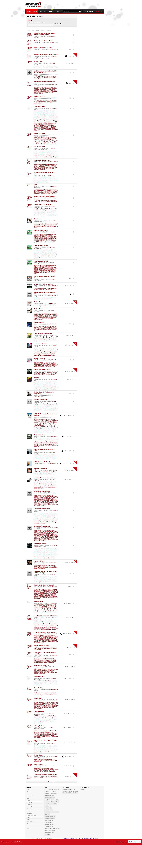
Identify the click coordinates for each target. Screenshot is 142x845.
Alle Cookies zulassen (134, 841)
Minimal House (42, 484)
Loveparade (55, 315)
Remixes (35, 178)
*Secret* (50, 503)
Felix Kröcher (54, 237)
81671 (44, 582)
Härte (48, 635)
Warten (51, 610)
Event (46, 473)
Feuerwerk (36, 374)
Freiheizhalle (36, 396)
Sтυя (51, 439)
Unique (35, 547)
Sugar (43, 590)
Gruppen (49, 30)
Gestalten (35, 213)
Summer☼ (48, 427)
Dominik (46, 596)
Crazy (35, 565)
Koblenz (35, 598)
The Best (55, 547)
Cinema (35, 502)
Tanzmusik (36, 315)
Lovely (44, 223)
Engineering (47, 626)
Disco (35, 58)
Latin (50, 209)
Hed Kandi (37, 219)
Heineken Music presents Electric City (44, 82)
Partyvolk (56, 427)
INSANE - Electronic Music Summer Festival (45, 414)
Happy (37, 419)
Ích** (38, 100)
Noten (48, 608)
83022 (43, 318)
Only (39, 641)
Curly (38, 340)
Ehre (52, 91)
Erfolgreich (39, 209)
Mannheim (45, 329)
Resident (41, 214)
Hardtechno (36, 422)
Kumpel (53, 407)
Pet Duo (38, 593)
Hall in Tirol (51, 92)
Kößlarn (42, 488)
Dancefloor (49, 224)
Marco (35, 138)
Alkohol (42, 426)
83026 (51, 318)
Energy (37, 627)
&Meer (46, 138)
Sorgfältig (42, 548)
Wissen (49, 164)
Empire (53, 371)
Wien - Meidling (41, 629)
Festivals (53, 190)
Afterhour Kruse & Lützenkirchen (44, 478)
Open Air (49, 126)
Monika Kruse (39, 58)
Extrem (40, 189)
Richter (41, 582)
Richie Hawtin (49, 327)
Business (51, 317)
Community (54, 126)
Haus (43, 351)
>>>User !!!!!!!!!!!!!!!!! (37, 352)
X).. (37, 547)
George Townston (39, 358)
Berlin (35, 77)
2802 (52, 241)
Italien (35, 190)
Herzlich (35, 110)
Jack (56, 502)
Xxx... (52, 621)
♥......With (35, 76)
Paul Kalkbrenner (52, 240)
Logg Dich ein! (99, 11)
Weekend (49, 123)
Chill (55, 209)
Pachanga (52, 603)
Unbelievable (43, 349)
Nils (42, 406)
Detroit (43, 442)
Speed (54, 592)
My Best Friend (45, 363)
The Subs (41, 504)
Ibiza (43, 211)
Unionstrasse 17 (47, 431)
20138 (51, 445)
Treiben (54, 661)
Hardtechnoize (38, 601)
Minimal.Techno (49, 440)
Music (37, 87)
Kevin (48, 444)
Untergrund (51, 593)
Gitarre (40, 606)
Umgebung (54, 142)
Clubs (52, 123)
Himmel (48, 125)
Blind (46, 164)
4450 (35, 129)
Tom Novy (38, 119)
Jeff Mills (48, 405)
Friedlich (35, 111)
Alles (29, 30)
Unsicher (40, 658)
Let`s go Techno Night (41, 399)
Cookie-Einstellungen (121, 841)
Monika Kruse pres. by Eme (43, 47)
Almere (38, 598)
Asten (57, 641)
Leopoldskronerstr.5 (47, 458)
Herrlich (55, 137)
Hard (54, 442)
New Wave (44, 648)
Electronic (39, 65)
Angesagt (53, 127)
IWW (35, 185)
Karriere (44, 167)
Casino (48, 595)
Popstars (52, 100)
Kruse (54, 76)
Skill (39, 430)
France (42, 445)
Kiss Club (51, 310)
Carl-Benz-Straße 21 (54, 226)
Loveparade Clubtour (40, 344)
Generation (36, 429)
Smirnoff (39, 567)
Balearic (48, 214)
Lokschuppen (52, 279)
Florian (35, 339)
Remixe (35, 224)
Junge (48, 484)
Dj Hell (35, 501)
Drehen (48, 406)
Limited (39, 566)
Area (35, 142)
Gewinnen (39, 353)
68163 (48, 329)
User (33, 30)
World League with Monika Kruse (44, 196)
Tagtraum (53, 178)
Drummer (45, 439)
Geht (52, 189)
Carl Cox (40, 363)
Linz (37, 372)
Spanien (51, 580)
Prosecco (53, 641)
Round (42, 102)
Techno (47, 87)
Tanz (55, 123)
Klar (52, 112)
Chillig (47, 208)
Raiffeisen (44, 92)
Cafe (50, 661)
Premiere (54, 648)
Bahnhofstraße (52, 567)
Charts (55, 313)
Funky (50, 208)
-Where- (56, 549)
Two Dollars (43, 374)
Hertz (57, 628)
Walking (37, 142)
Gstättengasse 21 (43, 366)
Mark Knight (54, 121)
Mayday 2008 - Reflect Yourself (44, 585)
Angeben (51, 338)
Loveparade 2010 (39, 106)
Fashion (54, 426)
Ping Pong (49, 213)
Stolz (35, 576)
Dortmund (35, 125)
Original (37, 112)
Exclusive (36, 566)
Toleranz (43, 127)
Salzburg (39, 350)
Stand (53, 119)
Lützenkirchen (36, 485)
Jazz (49, 381)
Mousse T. (45, 504)
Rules (45, 128)
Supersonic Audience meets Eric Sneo (44, 449)
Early (51, 354)
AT (52, 90)
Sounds (54, 210)
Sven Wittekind (45, 591)
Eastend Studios (53, 436)
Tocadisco (41, 500)
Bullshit (42, 440)
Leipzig (53, 355)
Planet (46, 445)
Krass (37, 164)
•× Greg (49, 597)
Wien (35, 483)
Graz (37, 382)
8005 (51, 102)
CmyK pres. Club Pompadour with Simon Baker (45, 653)
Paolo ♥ (35, 444)
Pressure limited (39, 561)
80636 (50, 77)
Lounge (39, 210)
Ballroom (55, 372)
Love (35, 112)
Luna (46, 100)
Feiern (54, 122)
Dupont (35, 340)
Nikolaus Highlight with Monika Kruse (46, 54)
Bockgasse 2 (36, 487)
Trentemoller (48, 178)
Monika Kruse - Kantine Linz (43, 41)
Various (50, 552)
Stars (56, 138)
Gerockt (42, 421)
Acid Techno (49, 441)
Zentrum (42, 129)
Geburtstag (51, 640)
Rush (42, 314)
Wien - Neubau (36, 169)
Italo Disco (50, 384)
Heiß (55, 234)
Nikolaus (44, 58)
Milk (41, 593)
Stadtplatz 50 (47, 340)
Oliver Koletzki (49, 89)
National (35, 176)
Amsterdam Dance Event (42, 491)
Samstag (55, 189)
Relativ (43, 91)
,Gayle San (41, 608)
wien (37, 458)
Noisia (40, 499)
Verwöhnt (35, 420)
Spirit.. (44, 112)
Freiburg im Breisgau (47, 143)
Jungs (48, 192)
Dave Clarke (49, 442)
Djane (54, 610)
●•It (44, 440)
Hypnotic (44, 472)
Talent (53, 89)
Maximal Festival (39, 435)
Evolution (35, 445)
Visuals (39, 213)
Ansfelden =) (44, 641)
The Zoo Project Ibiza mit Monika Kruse (44, 277)
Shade (56, 119)
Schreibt (55, 403)
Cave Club (52, 452)
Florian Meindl (40, 338)
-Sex (46, 113)
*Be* (42, 177)
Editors (48, 236)
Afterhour (54, 485)
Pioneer (35, 611)
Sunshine (46, 111)
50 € (47, 238)
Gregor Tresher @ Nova (41, 645)
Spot (41, 167)
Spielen (35, 225)
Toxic (45, 101)
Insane (39, 420)
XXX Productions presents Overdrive (46, 616)
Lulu (45, 495)
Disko (44, 238)
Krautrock (56, 382)
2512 (48, 355)
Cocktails (38, 427)
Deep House (49, 210)
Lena (40, 547)
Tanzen (41, 112)
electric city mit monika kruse (43, 284)
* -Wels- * (41, 339)
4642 (46, 430)
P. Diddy (35, 383)
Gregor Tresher (53, 101)
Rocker (35, 235)
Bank (35, 594)
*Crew (41, 444)
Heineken (51, 87)
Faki (45, 102)
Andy (56, 224)
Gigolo (43, 381)
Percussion (41, 624)
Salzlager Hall (54, 84)
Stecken (35, 582)
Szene (41, 90)
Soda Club (54, 359)
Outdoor (44, 427)
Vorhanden (54, 208)
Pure (53, 444)
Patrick (35, 353)
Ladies (38, 225)
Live (46, 76)
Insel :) (56, 167)
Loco (37, 326)
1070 (55, 168)
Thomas (39, 365)
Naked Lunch (47, 404)
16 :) (40, 128)
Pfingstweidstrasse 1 (38, 103)
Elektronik (36, 237)
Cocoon (43, 210)
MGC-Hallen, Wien (43, 487)
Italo (55, 383)
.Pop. (40, 623)
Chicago (52, 120)
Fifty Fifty (51, 303)
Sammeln (46, 456)
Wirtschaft (45, 123)
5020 (53, 354)
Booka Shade (43, 119)
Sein (44, 137)
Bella (37, 407)
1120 (35, 629)
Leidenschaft (38, 576)
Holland (39, 445)
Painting (42, 556)
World (39, 76)
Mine (35, 121)
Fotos (40, 11)
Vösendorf (36, 488)
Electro (35, 65)
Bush (38, 404)
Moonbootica (54, 88)
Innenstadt (47, 129)
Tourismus (53, 124)
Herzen (47, 120)
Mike (51, 426)
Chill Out (44, 209)
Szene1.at (35, 4)
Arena (41, 191)
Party (44, 110)
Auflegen (44, 90)
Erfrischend (48, 234)
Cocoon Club (52, 206)
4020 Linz (50, 430)
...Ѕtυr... (40, 496)
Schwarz (38, 336)
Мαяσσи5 (55, 191)
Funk (37, 441)
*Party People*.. (54, 111)
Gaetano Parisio (51, 556)
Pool (55, 87)
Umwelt (48, 124)
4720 (56, 567)
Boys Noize (49, 119)
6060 (47, 92)
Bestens (39, 208)
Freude (35, 124)
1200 (57, 504)
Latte (38, 241)
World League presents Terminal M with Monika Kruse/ (45, 71)
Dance (47, 209)
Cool (34, 419)
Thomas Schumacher (38, 364)
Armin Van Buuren (43, 498)
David (37, 102)
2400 (55, 193)
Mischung (35, 91)
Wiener (38, 548)
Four (40, 102)
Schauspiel (52, 141)
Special (38, 176)
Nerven (38, 403)
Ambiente (51, 337)
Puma (39, 503)
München (38, 366)
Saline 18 (41, 93)
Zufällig (43, 611)
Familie (37, 626)
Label (55, 365)
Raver (39, 111)
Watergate (45, 444)
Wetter (52, 427)
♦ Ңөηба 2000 (48, 127)
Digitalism (36, 238)
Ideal (52, 176)
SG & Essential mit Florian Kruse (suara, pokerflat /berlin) (44, 34)
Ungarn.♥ (53, 429)
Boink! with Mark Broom (42, 160)
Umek (53, 552)
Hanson (35, 240)
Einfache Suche (58, 23)
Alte (37, 143)
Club (50, 88)
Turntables (46, 407)
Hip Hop (39, 88)
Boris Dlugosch (37, 120)
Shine (50, 175)
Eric (47, 408)
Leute (50, 167)
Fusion (43, 383)
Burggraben (36, 93)
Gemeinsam (36, 128)
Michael (52, 502)
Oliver (40, 87)
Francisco (49, 121)
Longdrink (36, 193)
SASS (51, 36)
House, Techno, (42, 89)
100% (54, 439)
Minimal (38, 113)
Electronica (36, 484)
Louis (41, 241)
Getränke (47, 339)
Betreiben (40, 125)
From (46, 241)
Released (53, 164)
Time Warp (54, 328)
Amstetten (36, 486)
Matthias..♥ (36, 354)
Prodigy (51, 236)
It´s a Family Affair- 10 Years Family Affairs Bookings (45, 572)
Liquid (35, 192)
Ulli (43, 100)
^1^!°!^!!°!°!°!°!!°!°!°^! (40, 121)
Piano (51, 623)
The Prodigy (44, 236)
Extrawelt (45, 315)
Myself (35, 548)
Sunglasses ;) (51, 611)
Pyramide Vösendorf (51, 487)
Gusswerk (54, 345)
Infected (36, 377)
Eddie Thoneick (50, 500)
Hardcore (42, 589)
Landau (50, 612)
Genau (35, 362)
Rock (47, 223)
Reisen (40, 122)
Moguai (44, 638)
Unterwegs (48, 112)
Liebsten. (53, 353)
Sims (47, 167)
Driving (52, 167)
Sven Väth (49, 326)
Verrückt (35, 223)
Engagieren (36, 127)
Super (35, 336)
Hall (36, 92)
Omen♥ (49, 628)
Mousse (49, 504)
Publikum (40, 329)
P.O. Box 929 (36, 505)
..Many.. (40, 100)
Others (48, 101)
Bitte (54, 176)
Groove (43, 191)
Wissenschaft (37, 123)
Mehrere (56, 472)
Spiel (53, 213)
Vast (40, 442)
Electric (35, 89)
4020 (44, 373)
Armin (42, 503)
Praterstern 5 (42, 558)
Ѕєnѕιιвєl (49, 128)
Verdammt (48, 658)
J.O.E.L (54, 497)
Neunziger (39, 92)
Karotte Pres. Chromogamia (43, 204)
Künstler (47, 428)
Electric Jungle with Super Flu (43, 333)
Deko (38, 339)
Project (43, 628)
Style (52, 234)
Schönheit (50, 589)
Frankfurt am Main (42, 226)
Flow (53, 351)
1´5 (48, 362)
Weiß (43, 189)
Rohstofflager (54, 98)
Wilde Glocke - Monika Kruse (43, 462)
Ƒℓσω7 (51, 191)
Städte (51, 406)
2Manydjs (42, 142)
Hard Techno (55, 440)
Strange (35, 208)
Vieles (51, 137)
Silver (55, 593)
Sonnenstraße (51, 193)
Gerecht (35, 589)
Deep (41, 211)
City (38, 89)
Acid (52, 382)
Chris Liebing (39, 101)
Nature (54, 406)
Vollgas (35, 90)
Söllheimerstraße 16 (42, 355)
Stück (39, 313)
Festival (49, 65)
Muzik (56, 443)
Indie (40, 236)
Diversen (35, 612)
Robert (45, 503)
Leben (35, 119)
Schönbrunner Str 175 (49, 629)
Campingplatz (54, 143)
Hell (41, 383)
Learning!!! (36, 628)
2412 (50, 355)
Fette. (50, 168)
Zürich (48, 102)
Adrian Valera (43, 424)
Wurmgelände (53, 562)
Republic (54, 56)
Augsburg (43, 193)
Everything (55, 223)
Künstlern (44, 192)
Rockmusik (48, 237)
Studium (42, 456)
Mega (39, 349)
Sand (40, 428)
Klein (35, 189)
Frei (34, 313)
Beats (38, 383)
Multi (35, 214)
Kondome (45, 126)
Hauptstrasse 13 (37, 431)
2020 (53, 168)
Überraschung (48, 189)
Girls (39, 550)
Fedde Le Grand (37, 139)
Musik (58, 11)
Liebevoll (35, 137)
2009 (57, 214)
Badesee (48, 141)
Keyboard (52, 609)
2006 (50, 129)
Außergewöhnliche (48, 142)
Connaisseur (49, 349)
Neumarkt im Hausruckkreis (39, 568)
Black (43, 565)
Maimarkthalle (53, 324)
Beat (45, 497)
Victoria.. (44, 168)
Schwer (48, 176)
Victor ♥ (56, 501)
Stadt (41, 123)
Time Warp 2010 (39, 322)
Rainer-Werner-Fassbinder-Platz (50, 201)
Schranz (54, 421)
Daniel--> (47, 191)
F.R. (50, 120)
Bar (41, 143)
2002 (39, 129)
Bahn (46, 239)
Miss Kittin (36, 316)
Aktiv (38, 110)
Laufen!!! (56, 113)
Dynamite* (55, 91)
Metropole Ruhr (53, 108)
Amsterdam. (42, 502)
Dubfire (43, 166)
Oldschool (51, 211)
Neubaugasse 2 (43, 169)
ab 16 (47, 58)
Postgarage (54, 379)
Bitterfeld (35, 242)
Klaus (39, 486)
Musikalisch (43, 208)
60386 (48, 226)
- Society (38, 556)
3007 (52, 431)
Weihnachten (53, 352)
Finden (54, 384)
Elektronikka (48, 429)
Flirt (45, 11)
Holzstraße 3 (48, 374)
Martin (50, 328)
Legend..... (40, 168)
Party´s (44, 122)
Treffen (52, 113)
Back (46, 121)
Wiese (39, 143)
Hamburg (40, 91)
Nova (52, 647)
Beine (50, 365)
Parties (56, 609)
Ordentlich (43, 234)
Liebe (50, 110)
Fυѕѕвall (52, 125)
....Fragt (51, 658)
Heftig (47, 168)
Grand (41, 120)
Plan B (37, 373)
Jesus (48, 439)
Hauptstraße (42, 430)
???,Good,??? (46, 659)
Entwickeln (44, 125)
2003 (53, 129)
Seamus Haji (36, 504)
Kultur (37, 122)
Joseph (35, 166)
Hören (35, 407)
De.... (43, 77)
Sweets (49, 425)
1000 (49, 111)
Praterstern (52, 558)
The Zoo (52, 617)
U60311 (54, 401)
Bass (48, 190)
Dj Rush (51, 314)
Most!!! (54, 317)
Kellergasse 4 (42, 642)
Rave (35, 314)
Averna (49, 641)
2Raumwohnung (51, 138)
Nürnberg (46, 77)
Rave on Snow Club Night (42, 369)
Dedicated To (36, 552)
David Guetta (40, 497)
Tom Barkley (49, 472)
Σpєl (48, 503)
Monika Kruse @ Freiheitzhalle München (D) (44, 392)
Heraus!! (40, 659)
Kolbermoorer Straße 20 (38, 319)
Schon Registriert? (89, 11)
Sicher (56, 351)
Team (43, 340)
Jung (35, 164)
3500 (57, 597)
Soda (36, 168)
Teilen (42, 128)
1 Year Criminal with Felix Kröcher (45, 632)
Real (49, 137)
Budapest (56, 428)
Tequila (39, 636)
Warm (55, 90)
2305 (54, 241)
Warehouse (53, 128)
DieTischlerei (52, 42)
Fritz (34, 289)
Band (38, 444)
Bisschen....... (50, 235)
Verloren (44, 87)
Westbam (44, 364)
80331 (46, 193)
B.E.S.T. (43, 362)
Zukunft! (50, 225)
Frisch (50, 362)
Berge (35, 167)
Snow (35, 373)
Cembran (54, 633)
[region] (71, 842)
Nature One (41, 407)
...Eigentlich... (39, 138)
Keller (53, 635)
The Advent (39, 166)
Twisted (46, 225)
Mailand (54, 445)
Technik (48, 113)
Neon (47, 567)
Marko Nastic (44, 597)
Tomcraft (52, 499)
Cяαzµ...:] (43, 420)
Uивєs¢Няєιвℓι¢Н (48, 496)
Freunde (47, 110)
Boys (44, 120)
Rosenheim (47, 318)
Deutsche (39, 649)
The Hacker (49, 443)
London (37, 167)
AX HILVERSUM (42, 505)
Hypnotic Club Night (40, 468)
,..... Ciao (53, 628)
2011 (37, 129)
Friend (43, 365)
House (43, 88)
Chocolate (36, 503)
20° (34, 92)
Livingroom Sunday (40, 543)
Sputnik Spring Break (41, 230)
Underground (41, 441)
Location (43, 30)
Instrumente (50, 456)
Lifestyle (47, 424)
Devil (40, 381)
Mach (44, 138)
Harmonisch (47, 576)
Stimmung (43, 139)
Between (46, 556)
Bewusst (45, 549)
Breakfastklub (50, 239)
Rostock (35, 241)
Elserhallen (52, 574)
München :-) (39, 77)
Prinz (51, 381)
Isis (49, 497)
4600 (40, 340)
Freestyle (46, 211)
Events (35, 11)
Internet (41, 111)
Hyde (38, 500)
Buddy (53, 365)
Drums (54, 337)
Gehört (52, 313)
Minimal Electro (50, 422)
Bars (41, 427)
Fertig (37, 313)
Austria (52, 288)
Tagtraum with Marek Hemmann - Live (44, 173)
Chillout (38, 423)
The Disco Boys (42, 327)
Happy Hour (43, 428)
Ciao (56, 408)
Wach (35, 471)
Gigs (43, 473)
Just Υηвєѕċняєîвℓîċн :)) (38, 549)
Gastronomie (47, 91)
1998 (39, 130)
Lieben (42, 213)
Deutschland (39, 190)
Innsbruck (36, 88)
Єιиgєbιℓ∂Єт (36, 496)
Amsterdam (54, 492)
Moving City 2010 (39, 96)
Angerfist (40, 590)
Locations (52, 11)
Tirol (51, 90)
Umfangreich (36, 236)
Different (38, 439)
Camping (40, 141)
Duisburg (56, 129)
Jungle (54, 336)
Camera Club (52, 161)
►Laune (37, 214)
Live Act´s (45, 124)
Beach (41, 212)
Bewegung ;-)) (39, 124)
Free (56, 349)
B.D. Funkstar (41, 429)
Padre (35, 372)
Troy (42, 495)
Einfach (43, 164)
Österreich (36, 349)
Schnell (35, 209)
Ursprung (35, 130)
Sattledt (35, 428)
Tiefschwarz (36, 140)
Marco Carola (43, 328)
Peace (54, 112)
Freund (36, 365)
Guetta (45, 500)
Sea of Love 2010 (39, 133)
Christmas (47, 354)
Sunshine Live (47, 350)
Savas (55, 550)
